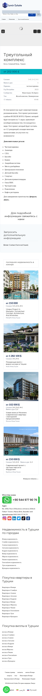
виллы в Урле (6, 658)
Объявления (12, 19)
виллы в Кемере (7, 646)
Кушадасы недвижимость (11, 568)
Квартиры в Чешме (8, 608)
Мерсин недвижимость (10, 556)
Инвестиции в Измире (26, 675)
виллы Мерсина (7, 649)
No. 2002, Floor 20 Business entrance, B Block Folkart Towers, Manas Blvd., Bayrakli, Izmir (18, 509)
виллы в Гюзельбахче (9, 655)
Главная (4, 19)
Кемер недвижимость (9, 554)
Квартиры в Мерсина (9, 605)
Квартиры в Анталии (9, 596)
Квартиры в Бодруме (9, 599)
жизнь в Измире (30, 672)
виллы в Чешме (7, 652)
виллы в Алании (8, 638)
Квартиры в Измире (9, 587)
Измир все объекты (30, 479)
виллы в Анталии (8, 641)
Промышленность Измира (11, 679)
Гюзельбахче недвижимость (11, 562)
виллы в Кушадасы (8, 661)
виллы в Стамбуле (8, 635)
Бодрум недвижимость (10, 551)
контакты (20, 672)
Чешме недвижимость (10, 559)
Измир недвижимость (9, 539)
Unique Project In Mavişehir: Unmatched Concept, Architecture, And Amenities (15, 312)
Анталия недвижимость (10, 548)
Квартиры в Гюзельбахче (10, 611)
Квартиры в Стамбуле (9, 590)
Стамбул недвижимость (10, 542)
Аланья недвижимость (10, 545)
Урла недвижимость (9, 565)
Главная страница (10, 672)
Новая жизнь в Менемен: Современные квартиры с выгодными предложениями (16, 416)
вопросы (9, 675)
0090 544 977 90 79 (15, 514)
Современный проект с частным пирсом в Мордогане (16, 467)
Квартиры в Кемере (8, 602)
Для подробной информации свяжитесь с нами (21, 216)
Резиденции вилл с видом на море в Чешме (16, 363)
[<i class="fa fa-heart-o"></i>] (35, 297)
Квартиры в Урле (8, 613)
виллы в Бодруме (8, 643)
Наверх (33, 683)
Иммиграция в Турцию (28, 679)
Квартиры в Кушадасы (10, 616)
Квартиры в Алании (9, 593)
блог (16, 675)
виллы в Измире (7, 632)
